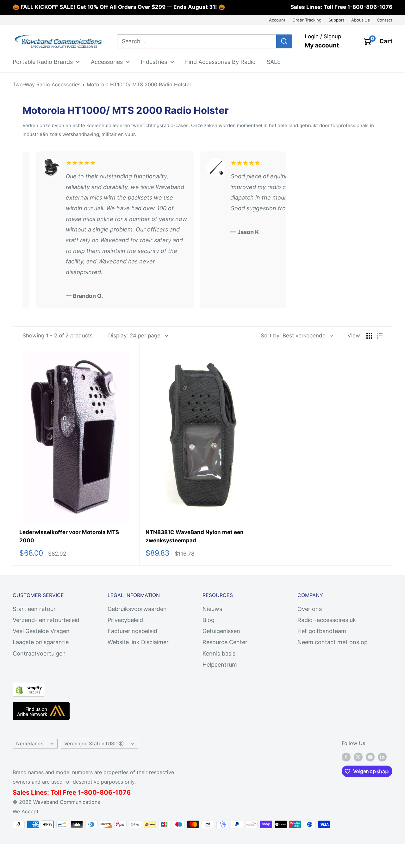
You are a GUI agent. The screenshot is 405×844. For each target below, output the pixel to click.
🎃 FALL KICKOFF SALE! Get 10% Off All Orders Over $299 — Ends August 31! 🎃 (119, 7)
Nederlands (29, 744)
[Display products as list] (380, 336)
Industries (154, 61)
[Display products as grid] (369, 336)
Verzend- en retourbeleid (46, 620)
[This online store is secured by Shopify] (29, 688)
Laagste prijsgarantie (41, 642)
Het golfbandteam (321, 631)
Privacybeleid (125, 620)
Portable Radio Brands (43, 61)
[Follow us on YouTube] (370, 757)
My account (322, 45)
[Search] (284, 41)
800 (90, 792)
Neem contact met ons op (332, 642)
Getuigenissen (221, 631)
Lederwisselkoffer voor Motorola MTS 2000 (69, 536)
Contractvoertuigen (39, 653)
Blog (208, 620)
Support (336, 19)
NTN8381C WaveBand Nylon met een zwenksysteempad (195, 536)
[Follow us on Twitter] (358, 757)
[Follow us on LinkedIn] (382, 757)
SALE (274, 61)
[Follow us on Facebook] (346, 757)
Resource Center (224, 642)
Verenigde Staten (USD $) (94, 744)
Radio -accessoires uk (326, 620)
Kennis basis (218, 653)
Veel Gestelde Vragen (41, 631)
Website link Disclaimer (138, 642)
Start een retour (34, 609)
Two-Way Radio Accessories (46, 84)
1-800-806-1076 (369, 7)
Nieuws (212, 609)
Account (277, 19)
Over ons (309, 609)
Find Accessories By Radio (220, 61)
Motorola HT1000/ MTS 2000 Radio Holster (139, 84)
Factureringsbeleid (132, 631)
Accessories (107, 61)
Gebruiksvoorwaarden (137, 609)
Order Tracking (306, 19)
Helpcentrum (219, 664)
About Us (360, 19)
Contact (384, 19)
